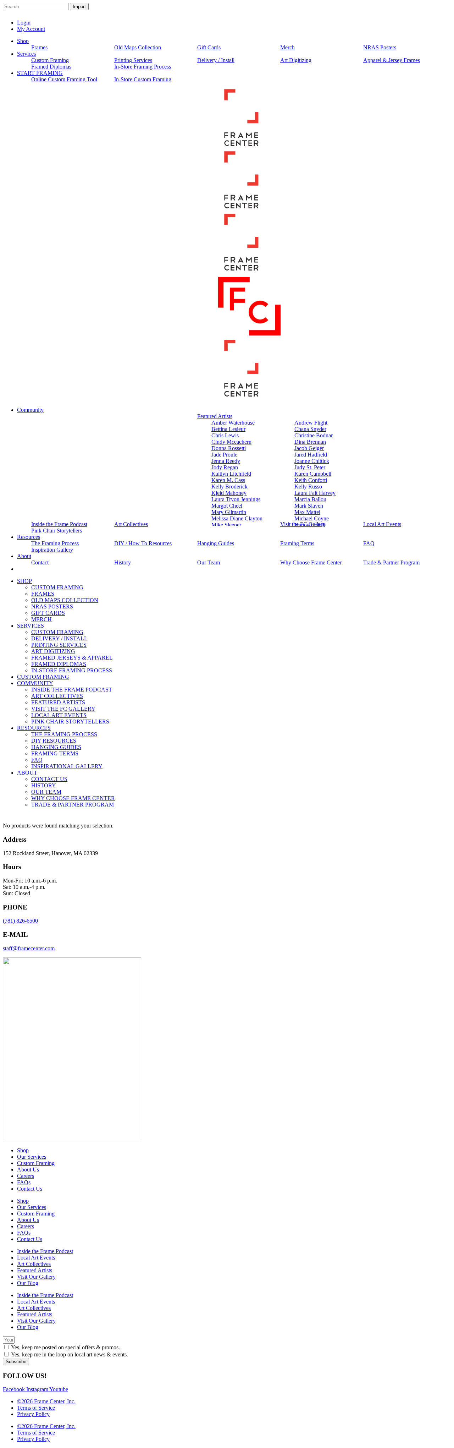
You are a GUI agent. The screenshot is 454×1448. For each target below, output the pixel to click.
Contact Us (29, 1189)
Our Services (31, 1157)
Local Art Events (36, 1258)
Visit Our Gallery (36, 1277)
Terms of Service (36, 1408)
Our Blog (27, 1283)
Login (24, 23)
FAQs (24, 1182)
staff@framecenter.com (29, 948)
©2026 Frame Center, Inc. (46, 1401)
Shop (23, 1150)
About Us (28, 1169)
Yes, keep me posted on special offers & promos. (65, 1347)
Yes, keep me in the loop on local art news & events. (69, 1354)
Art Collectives (34, 1264)
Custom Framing (36, 1163)
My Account (31, 29)
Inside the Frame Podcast (45, 1251)
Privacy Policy (33, 1414)
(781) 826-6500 (20, 921)
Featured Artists (34, 1270)
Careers (25, 1176)
